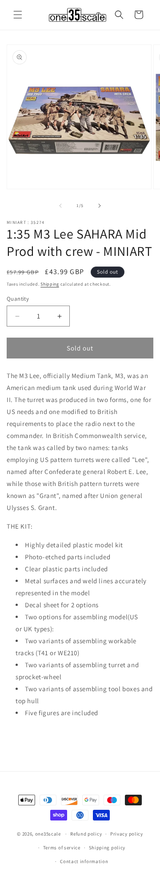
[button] (18, 14)
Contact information (84, 861)
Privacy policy (126, 834)
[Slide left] (60, 205)
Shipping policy (107, 847)
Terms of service (61, 847)
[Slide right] (99, 205)
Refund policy (86, 834)
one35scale (48, 834)
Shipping (49, 284)
